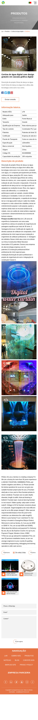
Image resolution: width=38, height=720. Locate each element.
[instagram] (27, 682)
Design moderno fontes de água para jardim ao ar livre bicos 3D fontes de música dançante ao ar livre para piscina (11, 574)
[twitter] (16, 682)
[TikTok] (32, 682)
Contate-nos (28, 660)
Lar (2, 31)
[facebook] (5, 682)
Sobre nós (16, 656)
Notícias (7, 660)
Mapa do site (10, 665)
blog (17, 660)
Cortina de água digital (17, 31)
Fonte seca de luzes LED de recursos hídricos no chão (11, 593)
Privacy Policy (26, 665)
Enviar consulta (10, 99)
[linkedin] (11, 682)
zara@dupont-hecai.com (22, 692)
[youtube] (21, 682)
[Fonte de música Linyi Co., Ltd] (3, 2)
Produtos (7, 31)
